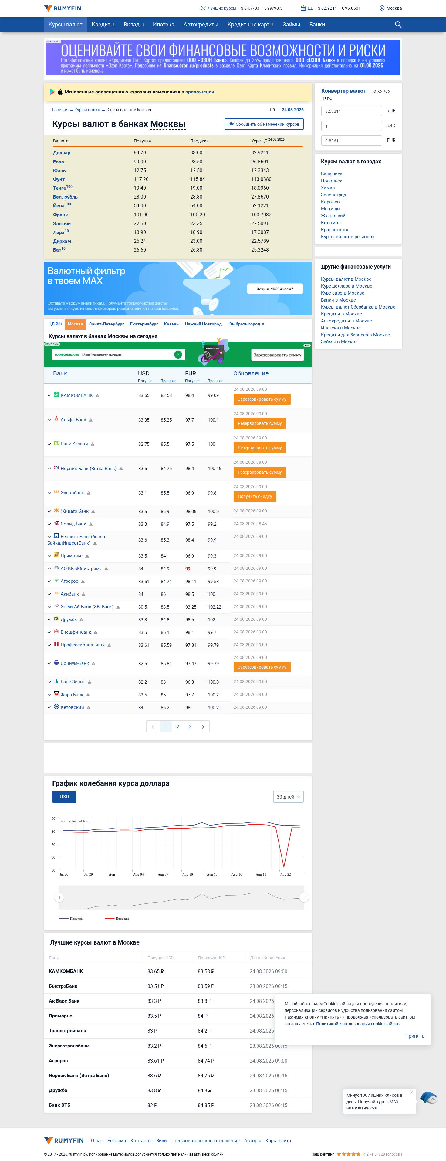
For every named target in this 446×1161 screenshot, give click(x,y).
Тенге (63, 188)
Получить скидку (255, 496)
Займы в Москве (339, 341)
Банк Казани (74, 444)
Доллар (61, 152)
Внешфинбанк (76, 632)
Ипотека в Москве (341, 327)
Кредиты (103, 24)
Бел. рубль (65, 197)
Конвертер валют (343, 91)
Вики (161, 1140)
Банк (60, 373)
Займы (291, 24)
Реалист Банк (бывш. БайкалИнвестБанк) (76, 539)
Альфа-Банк (73, 419)
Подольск (331, 180)
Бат (59, 250)
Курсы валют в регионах (347, 236)
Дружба (69, 619)
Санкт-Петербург (106, 324)
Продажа (168, 381)
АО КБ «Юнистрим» (81, 568)
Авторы (252, 1140)
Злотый (62, 223)
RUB (391, 111)
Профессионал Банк (83, 645)
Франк (60, 215)
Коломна (331, 222)
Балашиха (331, 173)
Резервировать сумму (260, 423)
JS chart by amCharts (75, 821)
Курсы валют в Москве (346, 279)
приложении (199, 91)
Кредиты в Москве (341, 313)
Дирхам (62, 241)
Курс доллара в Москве (346, 286)
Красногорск (335, 229)
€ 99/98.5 (273, 8)
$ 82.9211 (327, 8)
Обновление (251, 373)
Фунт (59, 179)
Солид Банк (73, 524)
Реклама (116, 1140)
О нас (97, 1140)
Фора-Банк (72, 694)
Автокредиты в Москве (346, 320)
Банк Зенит (73, 682)
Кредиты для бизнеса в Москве (355, 334)
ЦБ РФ (55, 324)
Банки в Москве (338, 299)
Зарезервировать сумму (262, 399)
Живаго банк (75, 511)
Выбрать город (247, 324)
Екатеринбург (144, 324)
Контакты (141, 1140)
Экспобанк (72, 492)
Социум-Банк (75, 663)
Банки (317, 24)
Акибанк (70, 594)
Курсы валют (66, 24)
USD (391, 125)
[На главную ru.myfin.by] (63, 1140)
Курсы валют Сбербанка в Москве (358, 306)
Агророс (69, 581)
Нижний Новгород (203, 324)
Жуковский (333, 215)
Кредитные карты (251, 24)
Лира (61, 232)
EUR (391, 140)
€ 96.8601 (351, 8)
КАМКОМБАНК (77, 395)
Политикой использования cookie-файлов (358, 1023)
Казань (171, 324)
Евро (58, 162)
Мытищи (330, 208)
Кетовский (72, 707)
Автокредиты (201, 24)
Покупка (145, 381)
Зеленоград (333, 194)
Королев (330, 201)
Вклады (134, 24)
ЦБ (310, 8)
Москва (75, 324)
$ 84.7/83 (250, 8)
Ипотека (163, 24)
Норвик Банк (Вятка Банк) (89, 468)
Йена (62, 206)
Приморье (72, 555)
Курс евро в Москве (342, 292)
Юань (59, 170)
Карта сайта (278, 1140)
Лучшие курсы (222, 8)
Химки (328, 187)
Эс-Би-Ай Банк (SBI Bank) (87, 606)
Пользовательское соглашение (205, 1140)
